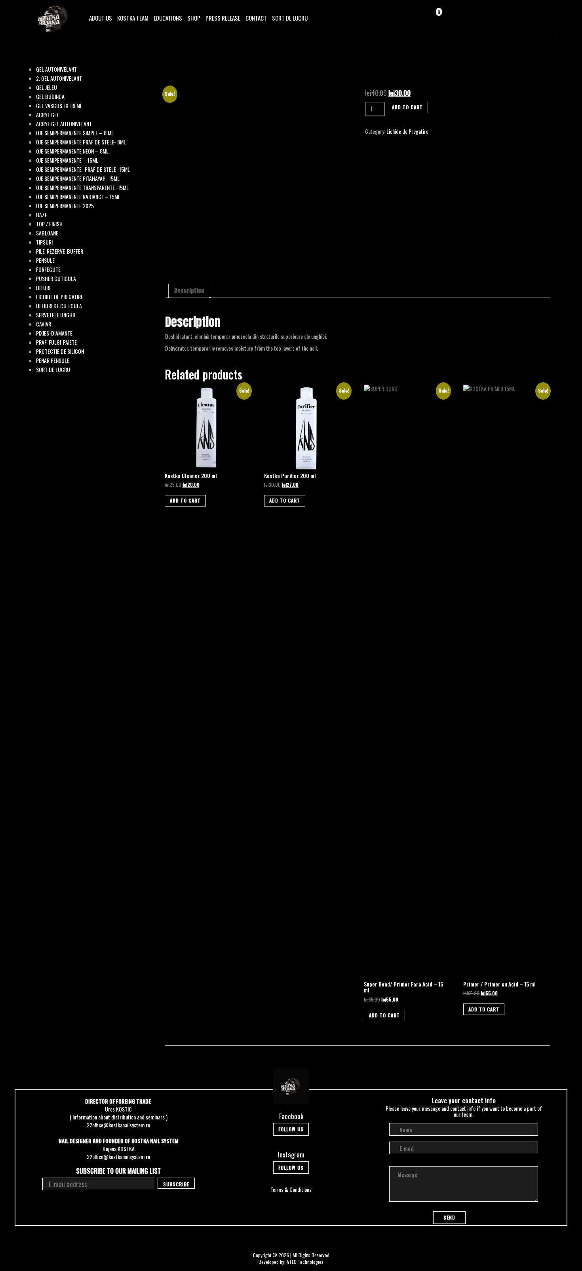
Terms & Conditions (291, 1189)
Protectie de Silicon (60, 351)
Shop (193, 17)
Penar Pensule (52, 360)
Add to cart (407, 107)
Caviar (43, 324)
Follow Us (291, 1129)
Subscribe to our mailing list (118, 1171)
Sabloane (47, 233)
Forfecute (48, 269)
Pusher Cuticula (56, 279)
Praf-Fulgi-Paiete (56, 342)
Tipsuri (44, 242)
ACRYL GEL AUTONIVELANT (64, 124)
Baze (41, 215)
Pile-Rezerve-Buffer (59, 251)
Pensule (45, 260)
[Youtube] (539, 17)
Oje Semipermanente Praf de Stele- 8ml (81, 142)
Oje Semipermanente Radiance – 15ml (78, 197)
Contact (256, 17)
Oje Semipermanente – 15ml (67, 160)
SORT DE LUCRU (290, 17)
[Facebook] (517, 17)
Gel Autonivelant (56, 69)
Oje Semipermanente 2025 (65, 206)
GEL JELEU (46, 87)
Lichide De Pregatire (59, 297)
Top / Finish (49, 224)
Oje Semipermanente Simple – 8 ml (75, 133)
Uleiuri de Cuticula (59, 306)
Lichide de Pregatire (407, 131)
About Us (100, 17)
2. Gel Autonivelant (59, 78)
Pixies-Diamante (54, 333)
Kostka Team (132, 17)
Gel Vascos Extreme (59, 106)
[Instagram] (528, 17)
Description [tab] (189, 290)
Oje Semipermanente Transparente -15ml (82, 188)
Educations (168, 17)
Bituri (43, 288)
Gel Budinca (50, 97)
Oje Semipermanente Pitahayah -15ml (78, 178)
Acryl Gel (47, 115)
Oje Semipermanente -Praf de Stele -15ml (83, 169)
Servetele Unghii (55, 315)
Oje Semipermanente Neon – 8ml (72, 151)
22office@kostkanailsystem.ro (118, 1125)
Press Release (222, 17)
